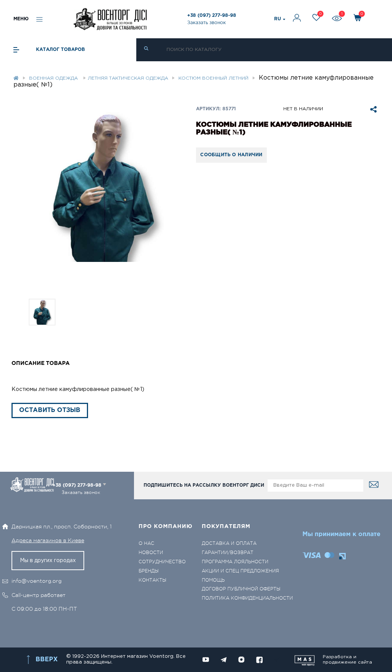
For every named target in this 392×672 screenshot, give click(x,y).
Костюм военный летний (213, 78)
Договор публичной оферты (241, 589)
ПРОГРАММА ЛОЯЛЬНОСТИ (235, 561)
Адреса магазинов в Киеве (47, 540)
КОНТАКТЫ (152, 580)
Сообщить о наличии (231, 155)
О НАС (146, 543)
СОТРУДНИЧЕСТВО (162, 561)
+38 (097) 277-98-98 (211, 15)
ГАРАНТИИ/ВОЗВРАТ (227, 552)
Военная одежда (54, 78)
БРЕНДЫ (148, 571)
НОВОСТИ (151, 552)
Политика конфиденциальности (247, 598)
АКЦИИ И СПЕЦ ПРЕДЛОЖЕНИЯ (240, 571)
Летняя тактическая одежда (128, 78)
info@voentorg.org (36, 581)
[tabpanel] (104, 187)
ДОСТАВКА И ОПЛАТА (229, 543)
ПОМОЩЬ (213, 580)
